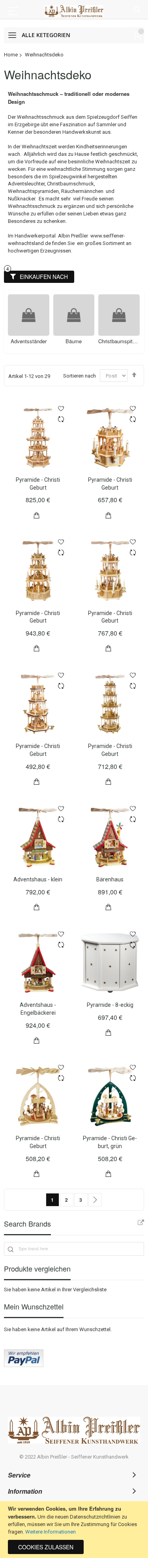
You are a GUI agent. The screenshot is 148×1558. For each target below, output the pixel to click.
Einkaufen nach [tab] (44, 277)
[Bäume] (28, 315)
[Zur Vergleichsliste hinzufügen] (61, 420)
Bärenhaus (110, 879)
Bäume (28, 341)
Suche (137, 10)
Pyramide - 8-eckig (110, 1005)
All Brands (141, 1222)
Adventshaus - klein (37, 879)
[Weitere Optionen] (23, 1365)
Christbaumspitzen (73, 341)
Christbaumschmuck (119, 341)
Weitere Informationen (50, 1532)
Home (11, 55)
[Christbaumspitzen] (73, 315)
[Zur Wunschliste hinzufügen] (61, 408)
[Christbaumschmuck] (119, 315)
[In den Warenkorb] (36, 514)
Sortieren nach (79, 376)
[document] (74, 1529)
